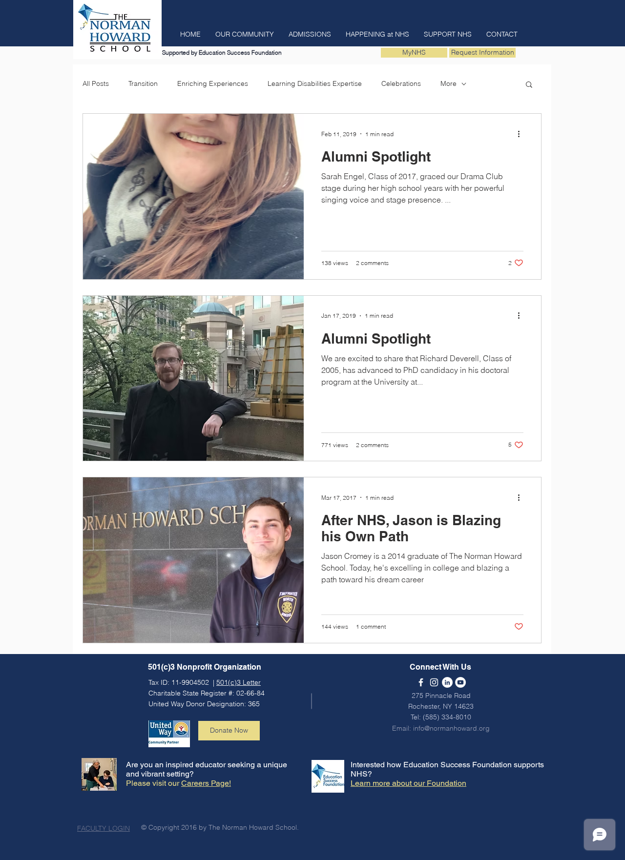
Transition (143, 83)
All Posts (96, 83)
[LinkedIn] (447, 682)
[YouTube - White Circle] (460, 682)
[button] (190, 34)
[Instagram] (434, 682)
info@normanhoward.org (451, 728)
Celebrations (401, 83)
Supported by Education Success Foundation (222, 52)
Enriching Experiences (212, 83)
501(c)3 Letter (238, 682)
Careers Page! (206, 783)
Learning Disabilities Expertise (315, 83)
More (448, 83)
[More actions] (522, 134)
